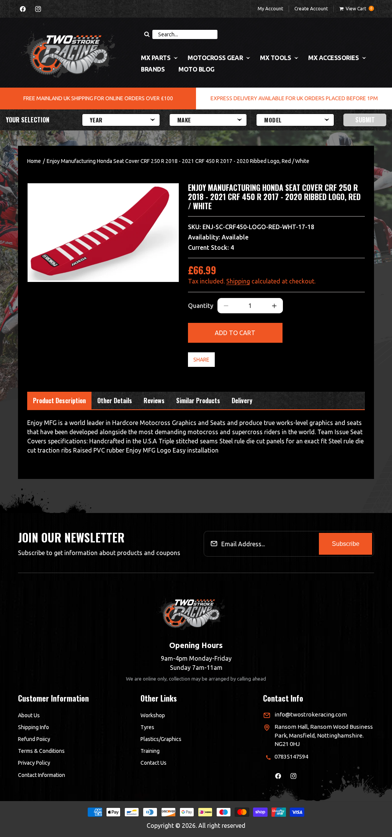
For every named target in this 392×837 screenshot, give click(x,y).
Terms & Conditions (41, 751)
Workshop (152, 715)
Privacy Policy (34, 763)
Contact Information (41, 775)
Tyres (147, 727)
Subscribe (345, 544)
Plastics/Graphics (160, 739)
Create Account (311, 8)
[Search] (146, 34)
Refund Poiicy (34, 739)
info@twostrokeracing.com (310, 714)
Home (34, 161)
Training (150, 751)
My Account (270, 8)
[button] (356, 8)
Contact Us (153, 763)
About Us (29, 715)
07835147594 (291, 756)
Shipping (238, 281)
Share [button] (201, 360)
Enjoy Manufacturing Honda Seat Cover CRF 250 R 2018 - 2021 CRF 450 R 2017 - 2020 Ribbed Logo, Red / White (178, 161)
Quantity (200, 305)
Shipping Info (33, 727)
